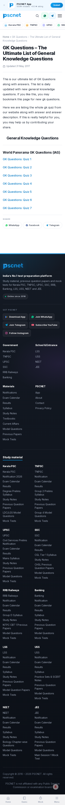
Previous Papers (12, 434)
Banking (7, 377)
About (38, 397)
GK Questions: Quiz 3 (17, 175)
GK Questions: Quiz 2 (17, 167)
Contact (39, 402)
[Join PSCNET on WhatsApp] (44, 16)
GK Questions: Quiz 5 (17, 191)
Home (6, 37)
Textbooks (9, 418)
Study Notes (10, 413)
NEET (38, 361)
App (37, 392)
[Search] (37, 15)
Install (56, 5)
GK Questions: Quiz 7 (17, 208)
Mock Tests (9, 439)
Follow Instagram (19, 333)
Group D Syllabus (13, 615)
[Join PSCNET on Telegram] (52, 16)
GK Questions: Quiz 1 (17, 159)
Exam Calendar (11, 397)
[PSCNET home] (12, 16)
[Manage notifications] (55, 787)
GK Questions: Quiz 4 (17, 183)
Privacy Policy (43, 408)
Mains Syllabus (11, 558)
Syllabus (7, 408)
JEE (37, 366)
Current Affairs (11, 423)
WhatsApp (14, 225)
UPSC (49, 25)
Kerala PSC (14, 25)
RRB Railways (10, 372)
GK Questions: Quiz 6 (17, 200)
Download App (17, 316)
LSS (37, 351)
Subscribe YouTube (46, 325)
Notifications (10, 392)
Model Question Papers (16, 689)
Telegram (54, 225)
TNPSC (33, 25)
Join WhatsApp (43, 316)
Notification (41, 476)
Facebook (34, 225)
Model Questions (12, 428)
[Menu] (59, 15)
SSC (5, 366)
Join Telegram (17, 325)
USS (37, 356)
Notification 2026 (12, 476)
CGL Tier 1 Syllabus (46, 554)
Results (7, 402)
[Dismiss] (4, 5)
